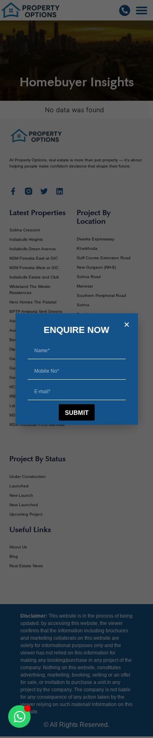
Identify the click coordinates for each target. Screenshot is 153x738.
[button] (127, 324)
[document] (76, 369)
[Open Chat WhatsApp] (19, 716)
